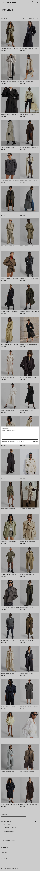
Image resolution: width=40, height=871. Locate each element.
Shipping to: (5, 441)
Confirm (35, 441)
